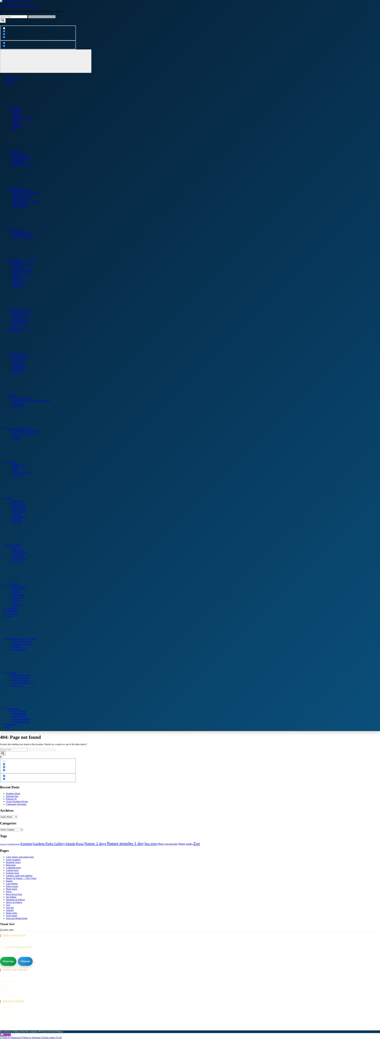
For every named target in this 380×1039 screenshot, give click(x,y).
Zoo (196, 843)
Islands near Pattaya (9, 981)
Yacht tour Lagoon (20, 680)
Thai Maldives (18, 517)
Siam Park (17, 403)
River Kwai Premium (22, 195)
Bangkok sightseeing (21, 157)
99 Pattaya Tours (14, 79)
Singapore (16, 110)
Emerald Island (19, 509)
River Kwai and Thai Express (26, 193)
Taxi (8, 727)
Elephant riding (19, 369)
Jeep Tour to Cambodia (23, 237)
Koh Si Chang (18, 511)
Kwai (80, 844)
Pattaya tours (12, 886)
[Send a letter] (48, 1037)
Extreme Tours (7, 990)
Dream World (18, 406)
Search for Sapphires (21, 273)
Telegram (25, 961)
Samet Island (18, 501)
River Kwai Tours (8, 976)
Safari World (18, 361)
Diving (15, 592)
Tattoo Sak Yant (19, 586)
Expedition (17, 312)
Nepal (15, 128)
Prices (9, 82)
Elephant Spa (12, 796)
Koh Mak (16, 514)
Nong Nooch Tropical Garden (26, 431)
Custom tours (12, 708)
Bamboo (16, 467)
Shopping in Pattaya (15, 899)
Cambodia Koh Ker (21, 234)
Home (9, 76)
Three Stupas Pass (20, 206)
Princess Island (19, 506)
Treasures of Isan (20, 317)
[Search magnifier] (3, 20)
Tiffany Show (18, 550)
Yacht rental (11, 672)
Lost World (17, 284)
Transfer (10, 616)
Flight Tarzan (18, 597)
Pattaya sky (17, 589)
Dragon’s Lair (18, 276)
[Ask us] (5, 1034)
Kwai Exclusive (19, 203)
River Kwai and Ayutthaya (24, 201)
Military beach (18, 465)
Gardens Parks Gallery (49, 844)
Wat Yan (16, 436)
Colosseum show (20, 553)
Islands (9, 498)
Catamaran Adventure (16, 804)
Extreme (26, 844)
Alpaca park (17, 268)
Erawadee (16, 647)
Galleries (16, 439)
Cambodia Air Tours (21, 232)
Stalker (15, 325)
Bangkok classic (19, 154)
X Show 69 (17, 556)
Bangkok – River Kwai (23, 165)
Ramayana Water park (22, 398)
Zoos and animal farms (16, 353)
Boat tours (11, 462)
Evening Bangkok (20, 159)
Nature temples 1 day (125, 843)
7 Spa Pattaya (12, 613)
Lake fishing (12, 610)
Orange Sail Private (21, 675)
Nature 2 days (95, 843)
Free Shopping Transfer (11, 995)
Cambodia (3, 844)
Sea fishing (11, 608)
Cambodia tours (13, 229)
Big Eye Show (19, 558)
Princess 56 (17, 685)
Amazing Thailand (20, 281)
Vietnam (16, 120)
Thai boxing (17, 561)
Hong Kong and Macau (23, 118)
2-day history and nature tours (20, 309)
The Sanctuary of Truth (23, 434)
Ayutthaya (17, 262)
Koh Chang (17, 503)
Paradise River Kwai (21, 190)
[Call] (58, 1037)
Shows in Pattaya (14, 545)
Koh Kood (17, 519)
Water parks (11, 395)
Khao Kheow (18, 356)
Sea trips (150, 844)
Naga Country (18, 716)
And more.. (17, 372)
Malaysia (16, 112)
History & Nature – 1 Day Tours (21, 260)
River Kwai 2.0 (19, 198)
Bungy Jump (18, 594)
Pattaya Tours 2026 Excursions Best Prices (20, 6)
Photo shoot (11, 724)
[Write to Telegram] (31, 1037)
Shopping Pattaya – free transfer (21, 639)
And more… (18, 286)
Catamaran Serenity (21, 473)
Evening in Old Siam (22, 270)
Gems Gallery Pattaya (22, 641)
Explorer (16, 278)
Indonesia (16, 123)
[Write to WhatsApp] (10, 1037)
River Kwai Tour (14, 187)
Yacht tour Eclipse (20, 677)
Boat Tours (5, 985)
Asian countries (13, 107)
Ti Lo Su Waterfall (20, 328)
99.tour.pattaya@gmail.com (20, 947)
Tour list (10, 84)
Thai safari (17, 364)
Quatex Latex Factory (22, 644)
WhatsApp (8, 961)
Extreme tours (12, 584)
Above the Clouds (20, 320)
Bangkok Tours (13, 151)
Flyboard (16, 600)
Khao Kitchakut (19, 711)
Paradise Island (13, 793)
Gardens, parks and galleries (19, 428)
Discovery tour (19, 359)
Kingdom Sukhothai (21, 315)
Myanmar (16, 115)
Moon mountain (19, 714)
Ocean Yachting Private (23, 683)
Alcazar (15, 548)
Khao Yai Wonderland (22, 265)
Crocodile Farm (19, 367)
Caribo (15, 470)
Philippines (17, 126)
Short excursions (167, 843)
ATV (14, 602)
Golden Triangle (13, 331)
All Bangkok (18, 162)
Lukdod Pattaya (19, 649)
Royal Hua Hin (19, 323)
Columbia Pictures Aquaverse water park (31, 400)
